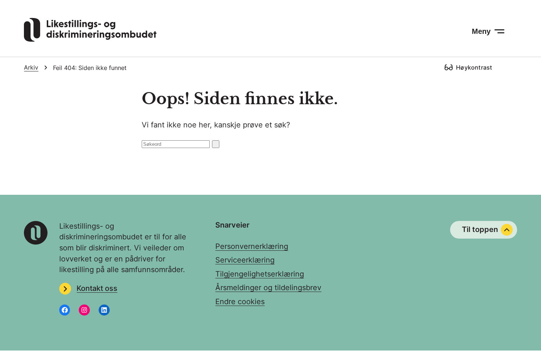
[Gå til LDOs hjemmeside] (90, 39)
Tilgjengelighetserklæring (259, 274)
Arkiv (31, 67)
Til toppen (480, 229)
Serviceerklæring (245, 260)
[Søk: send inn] (215, 144)
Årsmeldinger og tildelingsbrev (268, 287)
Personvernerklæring (251, 246)
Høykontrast (474, 67)
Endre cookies (240, 301)
